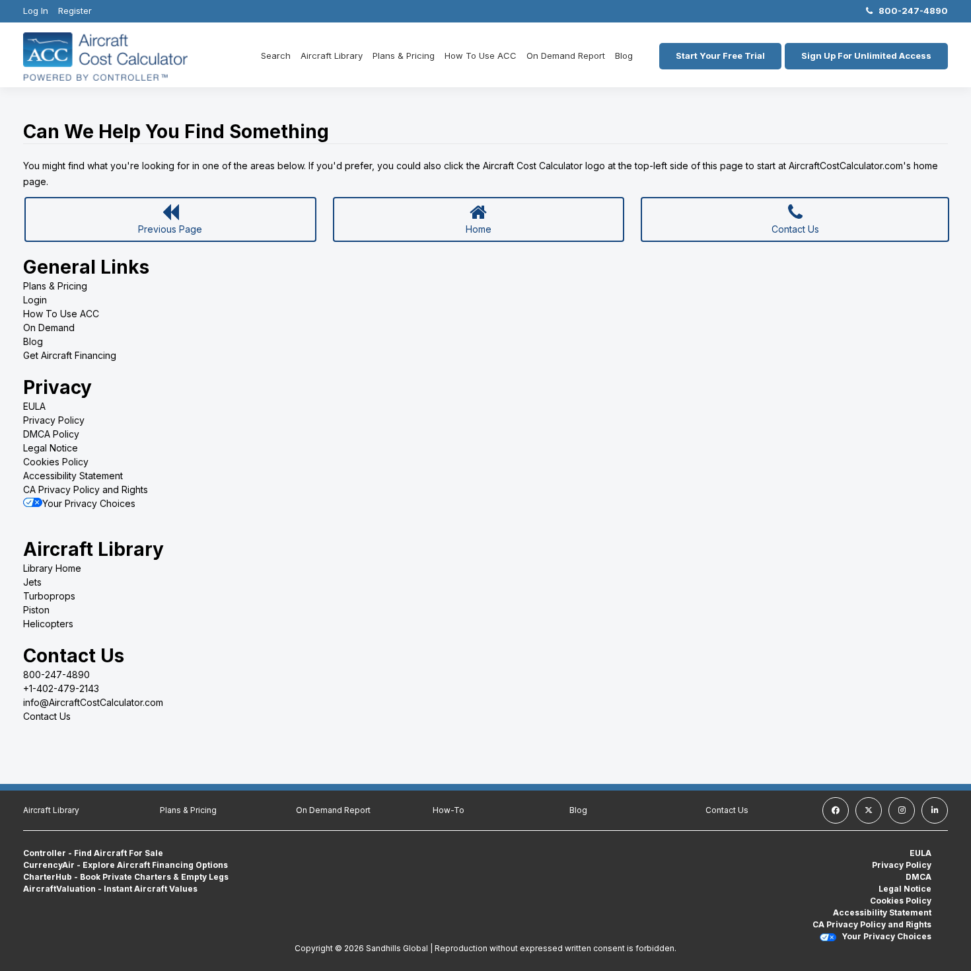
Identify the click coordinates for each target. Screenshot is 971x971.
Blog (624, 55)
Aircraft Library (332, 55)
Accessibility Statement (73, 475)
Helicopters (48, 623)
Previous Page (170, 229)
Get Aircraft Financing (69, 355)
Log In (35, 10)
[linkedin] (934, 810)
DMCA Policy (51, 434)
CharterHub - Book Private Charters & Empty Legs (126, 877)
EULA (34, 406)
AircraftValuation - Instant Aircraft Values (110, 889)
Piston (36, 609)
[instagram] (901, 810)
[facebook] (835, 810)
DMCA (918, 877)
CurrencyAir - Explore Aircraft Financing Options (125, 865)
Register (75, 10)
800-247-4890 (910, 10)
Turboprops (49, 596)
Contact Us (795, 229)
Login (35, 299)
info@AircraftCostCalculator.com (93, 702)
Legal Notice (50, 447)
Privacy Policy (54, 420)
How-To (448, 810)
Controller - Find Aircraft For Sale (93, 853)
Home (478, 229)
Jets (32, 582)
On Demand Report (565, 55)
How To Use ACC (481, 55)
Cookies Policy (56, 461)
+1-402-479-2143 (61, 688)
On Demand (49, 327)
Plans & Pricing (404, 55)
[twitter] (868, 810)
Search (276, 55)
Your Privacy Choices (88, 503)
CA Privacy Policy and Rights (85, 489)
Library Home (52, 568)
